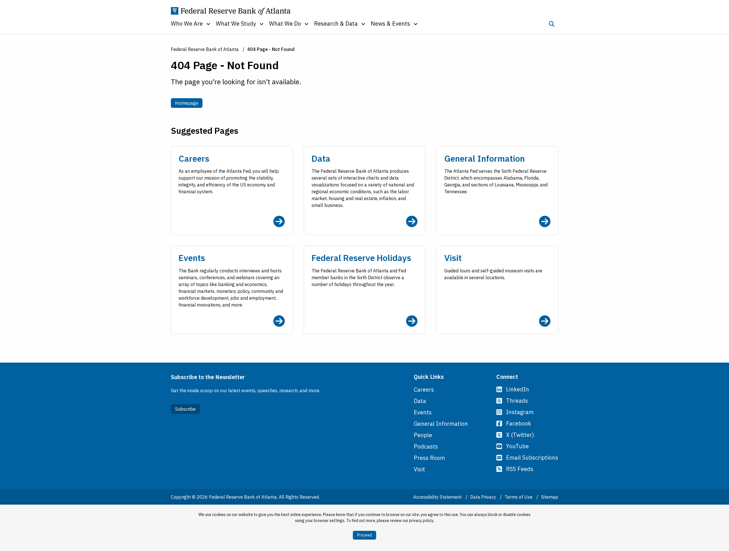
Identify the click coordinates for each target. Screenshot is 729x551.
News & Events (390, 23)
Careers (424, 389)
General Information (441, 423)
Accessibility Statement (438, 497)
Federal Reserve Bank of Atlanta (205, 49)
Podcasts (426, 446)
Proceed (364, 535)
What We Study (236, 23)
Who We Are (187, 23)
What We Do (285, 23)
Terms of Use (519, 497)
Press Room (429, 458)
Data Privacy (483, 497)
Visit (419, 469)
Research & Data (336, 23)
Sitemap (549, 497)
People (423, 435)
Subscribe (185, 409)
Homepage (188, 103)
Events (423, 412)
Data (420, 401)
